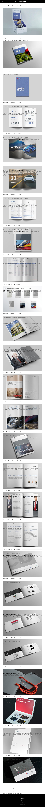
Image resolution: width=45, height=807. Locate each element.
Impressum (22, 802)
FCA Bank (18, 6)
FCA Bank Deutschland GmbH (9, 261)
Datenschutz (22, 804)
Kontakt (22, 800)
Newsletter (22, 798)
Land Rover (23, 496)
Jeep (13, 496)
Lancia (10, 496)
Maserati (16, 496)
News (22, 796)
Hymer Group (32, 496)
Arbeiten (5, 6)
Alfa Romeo (7, 496)
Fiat (3, 496)
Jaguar (19, 496)
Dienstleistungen (11, 6)
